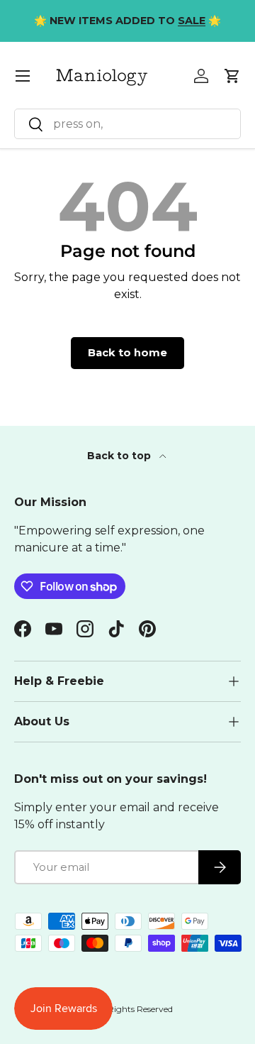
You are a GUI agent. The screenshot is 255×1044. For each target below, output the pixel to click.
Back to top (120, 455)
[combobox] (127, 123)
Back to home (127, 352)
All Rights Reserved (134, 1009)
